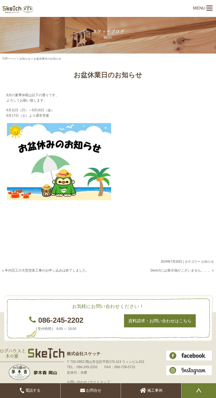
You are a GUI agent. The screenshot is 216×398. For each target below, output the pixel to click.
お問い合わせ (77, 382)
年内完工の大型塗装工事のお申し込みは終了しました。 (47, 270)
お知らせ (24, 58)
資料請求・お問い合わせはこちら (160, 320)
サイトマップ (100, 382)
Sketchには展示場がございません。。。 (180, 270)
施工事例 (154, 390)
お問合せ (93, 390)
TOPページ (9, 58)
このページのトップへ (203, 278)
